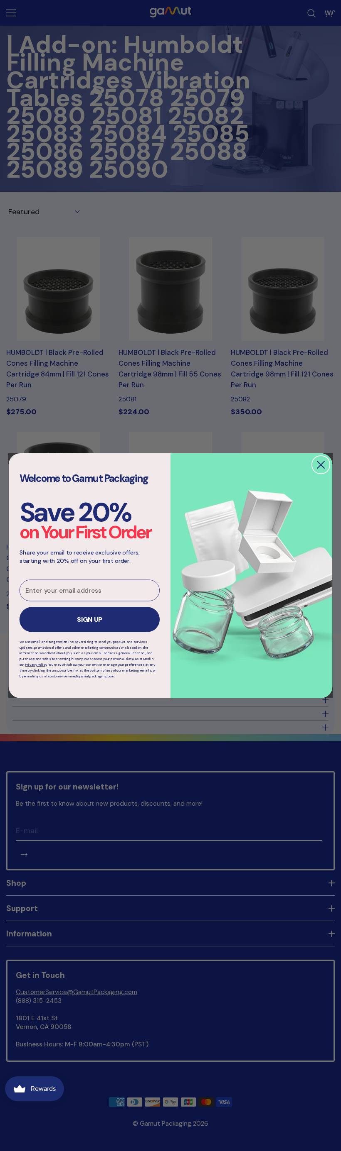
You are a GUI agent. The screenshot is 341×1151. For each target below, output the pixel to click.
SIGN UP (89, 619)
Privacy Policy (36, 664)
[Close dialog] (321, 465)
